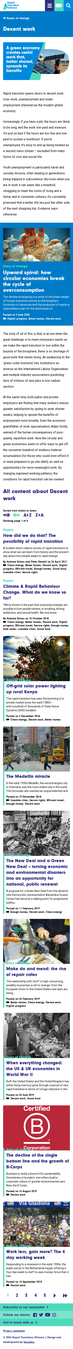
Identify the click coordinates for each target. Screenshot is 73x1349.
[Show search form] (68, 5)
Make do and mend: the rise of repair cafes (36, 971)
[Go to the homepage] (23, 6)
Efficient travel (24, 568)
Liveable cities (12, 572)
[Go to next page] (55, 1295)
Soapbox (29, 1342)
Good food (59, 568)
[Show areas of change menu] (59, 5)
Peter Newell (39, 561)
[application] (36, 61)
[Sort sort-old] (6, 515)
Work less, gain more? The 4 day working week (35, 1254)
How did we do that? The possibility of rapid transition (33, 538)
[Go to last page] (65, 1295)
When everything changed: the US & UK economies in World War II (34, 1068)
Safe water (9, 628)
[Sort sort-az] (27, 515)
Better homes (36, 318)
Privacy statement (14, 1330)
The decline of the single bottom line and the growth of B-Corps (37, 1160)
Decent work (53, 318)
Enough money (42, 568)
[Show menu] (49, 5)
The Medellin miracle (28, 776)
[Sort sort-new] (16, 515)
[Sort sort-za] (39, 515)
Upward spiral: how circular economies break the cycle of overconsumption (33, 281)
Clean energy (15, 565)
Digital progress (17, 318)
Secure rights (30, 572)
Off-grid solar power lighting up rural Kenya (36, 688)
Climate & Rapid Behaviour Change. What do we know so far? (34, 592)
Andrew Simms (16, 561)
